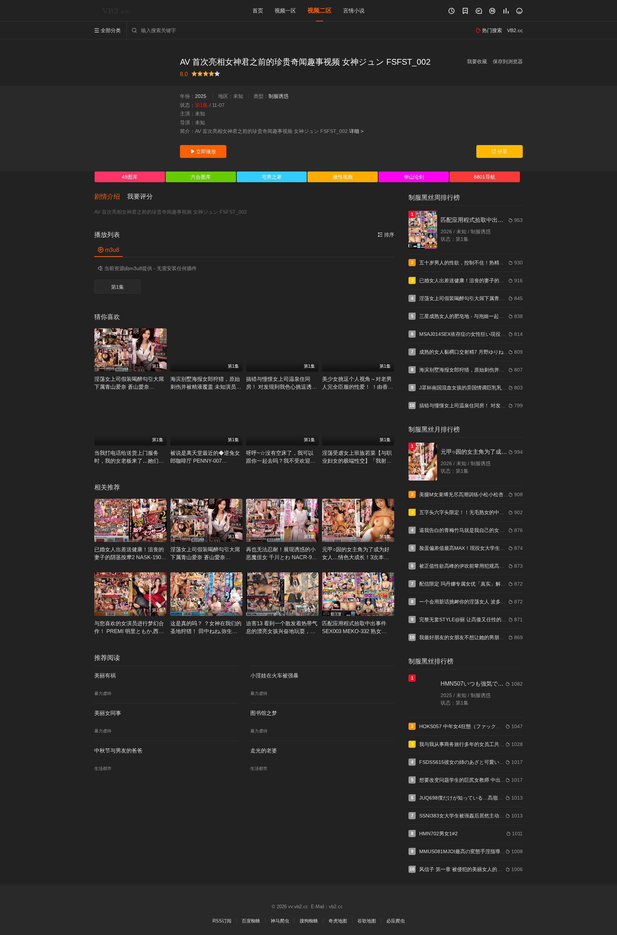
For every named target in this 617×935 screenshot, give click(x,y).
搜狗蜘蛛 (309, 921)
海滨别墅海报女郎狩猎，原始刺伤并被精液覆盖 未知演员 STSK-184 (205, 387)
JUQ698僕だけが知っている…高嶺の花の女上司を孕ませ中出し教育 (496, 798)
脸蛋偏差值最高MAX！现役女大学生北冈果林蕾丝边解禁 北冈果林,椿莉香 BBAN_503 (514, 548)
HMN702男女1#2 (438, 833)
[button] (110, 196)
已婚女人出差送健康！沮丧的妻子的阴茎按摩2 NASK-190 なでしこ (129, 557)
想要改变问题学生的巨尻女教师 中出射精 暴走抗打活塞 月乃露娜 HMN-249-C (505, 780)
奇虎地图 (337, 921)
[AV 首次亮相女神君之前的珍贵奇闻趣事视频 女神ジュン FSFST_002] (133, 107)
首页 (257, 11)
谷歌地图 (366, 921)
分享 (499, 151)
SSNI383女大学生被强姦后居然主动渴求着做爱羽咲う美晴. (485, 816)
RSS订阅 (221, 921)
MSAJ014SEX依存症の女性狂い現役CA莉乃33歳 (473, 334)
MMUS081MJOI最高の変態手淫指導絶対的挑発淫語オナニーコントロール (502, 851)
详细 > (356, 131)
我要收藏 (477, 61)
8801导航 (484, 177)
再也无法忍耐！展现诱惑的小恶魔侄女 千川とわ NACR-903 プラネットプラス (281, 557)
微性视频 (343, 177)
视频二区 (319, 10)
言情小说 (354, 11)
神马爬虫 (280, 921)
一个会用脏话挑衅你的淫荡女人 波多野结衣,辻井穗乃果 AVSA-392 (492, 602)
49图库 (129, 177)
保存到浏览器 (508, 61)
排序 (386, 235)
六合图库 (201, 177)
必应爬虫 (395, 921)
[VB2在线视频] (117, 10)
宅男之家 (272, 177)
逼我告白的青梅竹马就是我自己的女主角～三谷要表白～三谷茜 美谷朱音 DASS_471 (513, 530)
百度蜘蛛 (251, 921)
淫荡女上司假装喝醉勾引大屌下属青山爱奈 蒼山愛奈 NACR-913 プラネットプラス (129, 387)
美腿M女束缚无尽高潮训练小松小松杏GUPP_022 (474, 494)
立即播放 (203, 151)
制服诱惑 (279, 96)
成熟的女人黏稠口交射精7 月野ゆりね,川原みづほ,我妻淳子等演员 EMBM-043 (506, 352)
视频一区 (285, 11)
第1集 (117, 287)
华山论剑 (414, 177)
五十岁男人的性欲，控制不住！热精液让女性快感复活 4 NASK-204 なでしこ (504, 262)
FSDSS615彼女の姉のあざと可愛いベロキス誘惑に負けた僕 (486, 762)
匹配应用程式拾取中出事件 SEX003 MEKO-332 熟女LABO (354, 631)
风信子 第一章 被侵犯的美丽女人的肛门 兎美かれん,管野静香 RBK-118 (497, 869)
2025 (200, 96)
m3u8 (108, 250)
